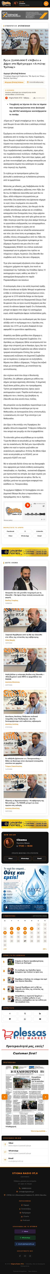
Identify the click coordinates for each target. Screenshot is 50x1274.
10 (5, 933)
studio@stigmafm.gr (26, 1244)
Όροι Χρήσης (32, 1271)
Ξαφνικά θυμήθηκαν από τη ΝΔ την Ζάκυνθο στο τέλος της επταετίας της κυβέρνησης (29, 989)
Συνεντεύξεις (26, 1209)
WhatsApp (25, 536)
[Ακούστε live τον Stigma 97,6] (46, 3)
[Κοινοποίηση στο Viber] (10, 1019)
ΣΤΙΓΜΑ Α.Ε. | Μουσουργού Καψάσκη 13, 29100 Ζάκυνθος (26, 1195)
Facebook (10, 531)
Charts (26, 1216)
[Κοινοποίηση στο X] (25, 1013)
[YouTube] (25, 1256)
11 (11, 933)
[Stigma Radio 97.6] (6, 3)
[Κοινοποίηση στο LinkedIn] (40, 1013)
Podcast (26, 1220)
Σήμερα (26, 1205)
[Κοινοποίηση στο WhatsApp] (25, 1019)
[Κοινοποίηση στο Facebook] (10, 1013)
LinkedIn (39, 531)
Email (40, 536)
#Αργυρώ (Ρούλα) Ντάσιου (14, 82)
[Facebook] (20, 1256)
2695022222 (26, 1188)
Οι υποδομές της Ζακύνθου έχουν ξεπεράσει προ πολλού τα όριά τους (29, 971)
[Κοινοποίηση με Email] (40, 1019)
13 (25, 933)
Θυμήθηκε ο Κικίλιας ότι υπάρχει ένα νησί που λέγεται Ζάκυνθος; (31, 980)
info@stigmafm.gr (26, 1192)
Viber (10, 536)
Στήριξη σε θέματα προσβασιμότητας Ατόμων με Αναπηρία (29, 962)
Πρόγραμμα (26, 1213)
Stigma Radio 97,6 (17, 1264)
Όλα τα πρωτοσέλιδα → (39, 1131)
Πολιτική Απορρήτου (19, 1271)
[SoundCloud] (30, 1256)
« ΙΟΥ (5, 949)
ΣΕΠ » (45, 949)
